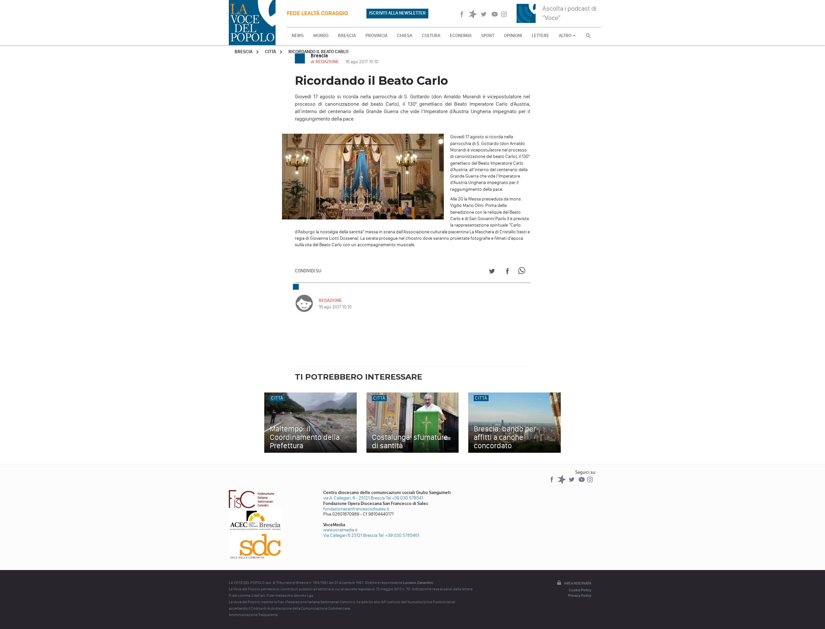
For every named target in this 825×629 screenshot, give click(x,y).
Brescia (243, 51)
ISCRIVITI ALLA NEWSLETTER (397, 13)
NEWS (298, 35)
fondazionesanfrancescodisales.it (356, 509)
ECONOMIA (460, 35)
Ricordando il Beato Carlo (318, 51)
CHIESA (404, 35)
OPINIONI (513, 35)
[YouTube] (582, 482)
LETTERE (540, 35)
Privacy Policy (579, 595)
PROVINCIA (376, 35)
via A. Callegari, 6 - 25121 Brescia (354, 498)
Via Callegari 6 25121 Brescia (350, 535)
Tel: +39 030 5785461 (398, 535)
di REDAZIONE (325, 61)
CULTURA (431, 35)
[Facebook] (552, 482)
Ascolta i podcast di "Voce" (569, 13)
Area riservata (577, 583)
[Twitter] (572, 482)
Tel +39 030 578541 (404, 498)
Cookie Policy (580, 590)
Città (270, 51)
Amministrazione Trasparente (253, 615)
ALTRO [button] (565, 35)
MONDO (320, 35)
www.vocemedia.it (340, 530)
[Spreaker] (562, 482)
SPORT (487, 35)
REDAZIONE (330, 300)
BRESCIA (347, 35)
